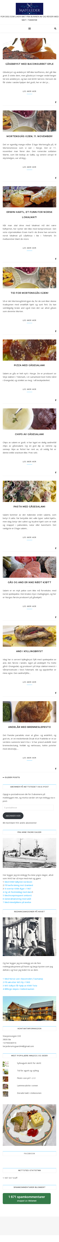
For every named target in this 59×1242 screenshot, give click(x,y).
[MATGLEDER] (29, 12)
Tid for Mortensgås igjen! (29, 293)
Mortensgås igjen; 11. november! (30, 136)
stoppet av (27, 1199)
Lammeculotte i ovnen (27, 1085)
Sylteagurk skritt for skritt (29, 1063)
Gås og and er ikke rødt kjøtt (29, 582)
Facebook (29, 1154)
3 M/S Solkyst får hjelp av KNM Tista (20, 985)
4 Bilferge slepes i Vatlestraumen (18, 989)
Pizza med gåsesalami (29, 365)
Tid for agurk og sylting (28, 1070)
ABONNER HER (13, 815)
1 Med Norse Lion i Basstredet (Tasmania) (23, 978)
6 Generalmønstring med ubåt (17, 898)
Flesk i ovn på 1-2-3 (26, 1078)
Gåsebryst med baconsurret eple (29, 64)
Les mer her (29, 91)
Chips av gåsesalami (29, 434)
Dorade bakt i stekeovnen (29, 1093)
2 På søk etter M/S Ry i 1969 (16, 982)
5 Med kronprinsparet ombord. (17, 895)
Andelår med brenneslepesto (29, 727)
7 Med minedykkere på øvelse (17, 902)
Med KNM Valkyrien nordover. (19, 881)
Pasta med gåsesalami (29, 506)
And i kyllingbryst (29, 651)
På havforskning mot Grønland (19, 885)
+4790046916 (9, 1042)
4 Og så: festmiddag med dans (17, 892)
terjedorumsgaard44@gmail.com (18, 1046)
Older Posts (12, 777)
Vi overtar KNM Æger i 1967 (18, 888)
